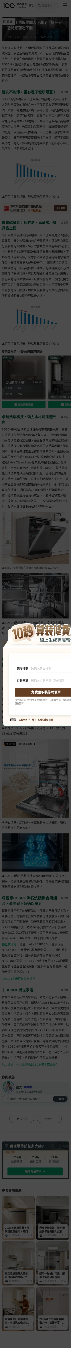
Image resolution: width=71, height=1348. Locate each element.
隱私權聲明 (55, 700)
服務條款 (43, 700)
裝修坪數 (22, 668)
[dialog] (35, 674)
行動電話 (22, 680)
